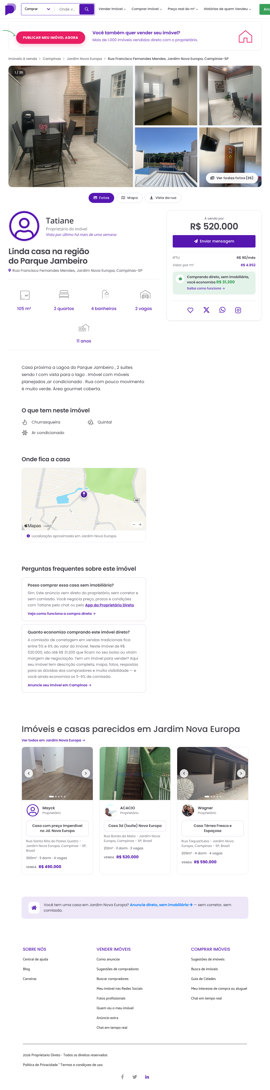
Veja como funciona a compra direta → (62, 613)
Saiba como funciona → (206, 288)
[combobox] (67, 9)
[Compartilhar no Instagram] (238, 310)
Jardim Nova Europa (84, 58)
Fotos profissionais (111, 998)
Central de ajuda (35, 959)
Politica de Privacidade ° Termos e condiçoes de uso (63, 1065)
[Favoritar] (190, 310)
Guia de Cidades (203, 979)
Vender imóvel (111, 9)
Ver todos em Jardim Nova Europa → (53, 740)
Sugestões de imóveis (208, 959)
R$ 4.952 (248, 265)
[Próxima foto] (86, 773)
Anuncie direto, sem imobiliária (160, 904)
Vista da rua (165, 197)
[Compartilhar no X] (206, 310)
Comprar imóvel (145, 9)
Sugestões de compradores (118, 969)
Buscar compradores (112, 979)
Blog (26, 969)
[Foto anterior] (29, 773)
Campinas (52, 58)
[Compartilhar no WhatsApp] (222, 310)
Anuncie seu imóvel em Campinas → (59, 685)
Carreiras (30, 979)
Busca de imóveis (204, 969)
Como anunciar (108, 959)
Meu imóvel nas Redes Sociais (119, 989)
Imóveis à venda (22, 58)
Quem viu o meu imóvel (115, 1008)
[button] (70, 126)
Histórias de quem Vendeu (226, 9)
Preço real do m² (181, 9)
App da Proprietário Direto (109, 605)
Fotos (104, 197)
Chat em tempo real (112, 1028)
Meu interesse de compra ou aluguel (219, 989)
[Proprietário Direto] (11, 9)
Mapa (132, 197)
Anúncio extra (107, 1018)
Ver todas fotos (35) (234, 177)
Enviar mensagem (217, 241)
